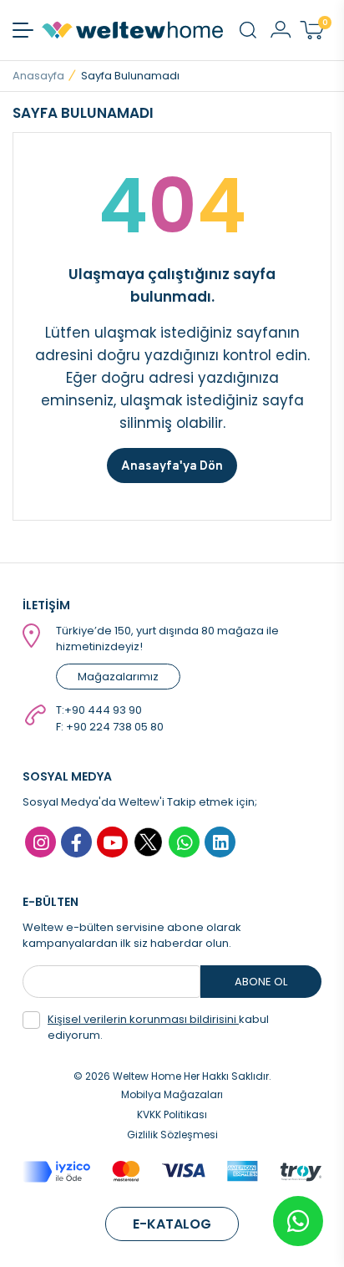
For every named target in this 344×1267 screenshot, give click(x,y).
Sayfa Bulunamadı (130, 76)
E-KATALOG (172, 1224)
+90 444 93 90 (103, 710)
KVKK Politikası (172, 1114)
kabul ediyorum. (158, 1027)
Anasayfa (38, 76)
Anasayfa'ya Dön (172, 465)
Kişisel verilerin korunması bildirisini (143, 1019)
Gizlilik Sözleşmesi (172, 1134)
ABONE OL (261, 982)
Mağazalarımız (118, 676)
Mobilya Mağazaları (172, 1094)
